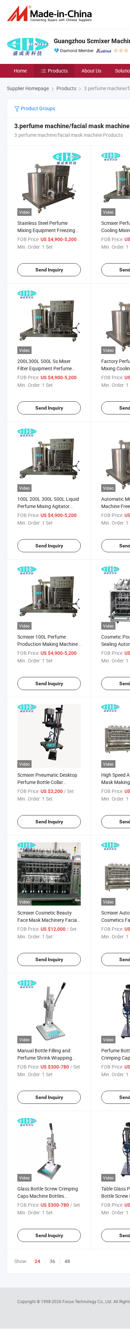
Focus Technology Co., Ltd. (87, 1301)
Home (20, 70)
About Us (91, 70)
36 (52, 1261)
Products (58, 70)
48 (67, 1261)
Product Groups (37, 108)
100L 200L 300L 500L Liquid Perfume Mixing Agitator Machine (48, 506)
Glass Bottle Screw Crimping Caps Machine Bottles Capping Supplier (47, 1195)
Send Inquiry (49, 270)
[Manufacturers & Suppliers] (50, 14)
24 (37, 1261)
